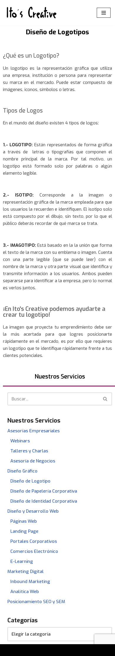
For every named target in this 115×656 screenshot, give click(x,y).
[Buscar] (105, 398)
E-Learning (21, 561)
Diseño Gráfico (22, 471)
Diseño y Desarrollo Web (33, 511)
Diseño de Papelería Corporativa (43, 491)
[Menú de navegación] (104, 13)
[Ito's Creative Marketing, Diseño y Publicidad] (31, 13)
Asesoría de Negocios (32, 461)
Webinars (20, 441)
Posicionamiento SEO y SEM (36, 602)
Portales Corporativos (33, 541)
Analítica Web (24, 592)
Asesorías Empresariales (33, 431)
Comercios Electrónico (34, 551)
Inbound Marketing (30, 581)
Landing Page (24, 531)
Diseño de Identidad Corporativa (43, 501)
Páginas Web (23, 521)
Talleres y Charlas (29, 451)
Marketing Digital (25, 571)
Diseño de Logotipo (30, 481)
